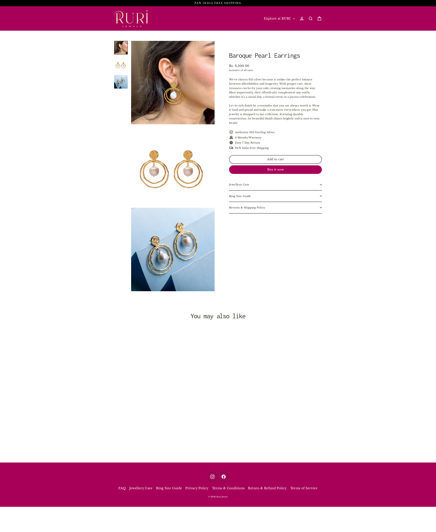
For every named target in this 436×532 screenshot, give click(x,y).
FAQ (122, 488)
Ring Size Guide (240, 196)
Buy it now (275, 169)
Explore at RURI (277, 18)
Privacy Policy (196, 488)
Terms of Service (304, 488)
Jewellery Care (239, 184)
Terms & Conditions (228, 488)
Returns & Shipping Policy (247, 207)
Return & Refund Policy (267, 488)
